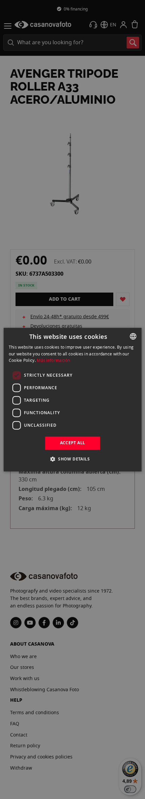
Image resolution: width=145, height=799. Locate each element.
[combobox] (132, 336)
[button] (72, 459)
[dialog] (73, 399)
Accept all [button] (72, 443)
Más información (53, 360)
